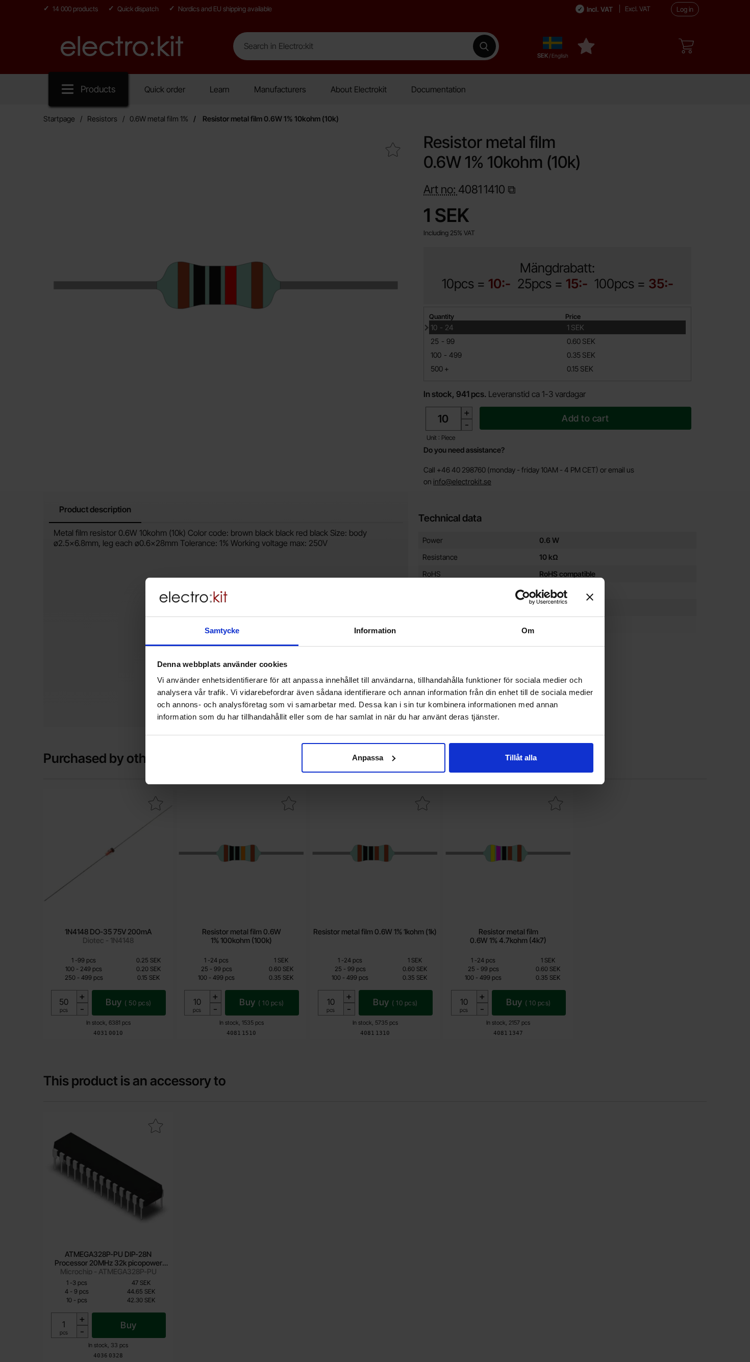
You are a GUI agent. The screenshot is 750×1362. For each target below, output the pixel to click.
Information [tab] (375, 630)
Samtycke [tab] (222, 630)
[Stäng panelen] (589, 597)
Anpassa (367, 757)
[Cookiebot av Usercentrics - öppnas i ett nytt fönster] (522, 597)
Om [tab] (527, 630)
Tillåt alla (521, 757)
